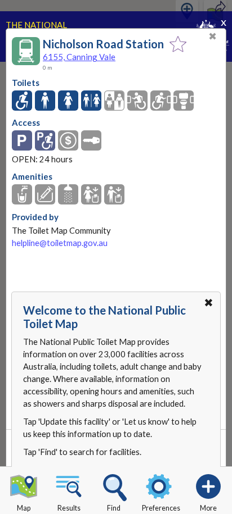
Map (23, 508)
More (208, 508)
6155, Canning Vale (79, 57)
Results (69, 508)
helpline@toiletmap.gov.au (60, 243)
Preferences (161, 508)
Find (114, 508)
